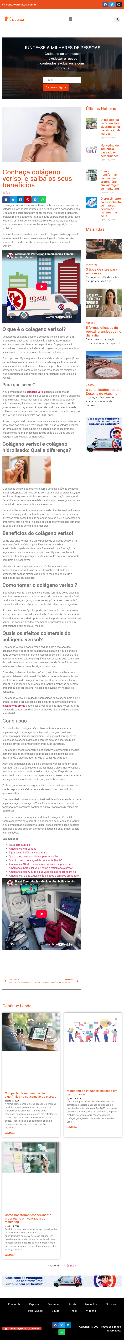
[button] (70, 18)
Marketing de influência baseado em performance (109, 151)
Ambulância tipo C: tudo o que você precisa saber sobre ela (42, 871)
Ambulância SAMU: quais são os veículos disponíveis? (40, 864)
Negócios (91, 1304)
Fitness (72, 1310)
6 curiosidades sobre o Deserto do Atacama (103, 392)
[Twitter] (112, 4)
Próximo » (70, 1265)
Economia (14, 1304)
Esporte (34, 1304)
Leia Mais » (10, 1133)
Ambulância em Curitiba (22, 848)
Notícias (90, 323)
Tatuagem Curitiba (19, 844)
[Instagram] (119, 4)
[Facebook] (105, 4)
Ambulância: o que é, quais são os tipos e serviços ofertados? (44, 875)
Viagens (90, 385)
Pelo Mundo (35, 1310)
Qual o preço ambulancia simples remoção (33, 856)
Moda (72, 1304)
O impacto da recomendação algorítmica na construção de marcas (110, 126)
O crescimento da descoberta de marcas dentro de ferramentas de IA (110, 207)
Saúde (6, 192)
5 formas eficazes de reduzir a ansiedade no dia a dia (103, 331)
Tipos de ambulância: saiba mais (28, 852)
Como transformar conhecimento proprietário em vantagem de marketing (110, 180)
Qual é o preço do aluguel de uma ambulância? (35, 860)
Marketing (91, 264)
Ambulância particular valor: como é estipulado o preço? (41, 868)
